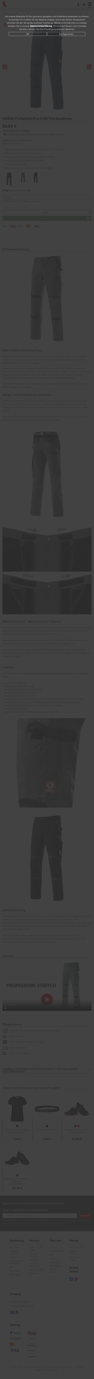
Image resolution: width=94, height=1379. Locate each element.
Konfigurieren (66, 33)
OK (27, 33)
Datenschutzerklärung (41, 26)
